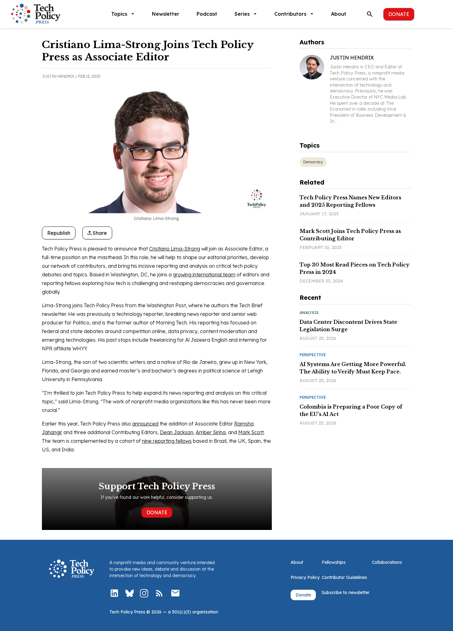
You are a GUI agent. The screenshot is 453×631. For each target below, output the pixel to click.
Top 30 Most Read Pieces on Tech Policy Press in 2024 (355, 268)
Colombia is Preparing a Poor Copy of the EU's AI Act (351, 410)
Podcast (207, 14)
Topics (119, 14)
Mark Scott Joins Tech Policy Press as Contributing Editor (350, 235)
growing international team (204, 274)
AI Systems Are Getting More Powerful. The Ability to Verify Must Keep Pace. (353, 368)
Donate (398, 14)
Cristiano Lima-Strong (174, 249)
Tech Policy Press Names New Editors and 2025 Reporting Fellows (350, 201)
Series (242, 14)
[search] (370, 14)
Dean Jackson (176, 432)
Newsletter (165, 14)
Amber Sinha (211, 432)
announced (145, 424)
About (338, 14)
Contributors (290, 14)
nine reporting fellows (167, 441)
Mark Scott (251, 432)
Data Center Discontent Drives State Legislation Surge (348, 325)
